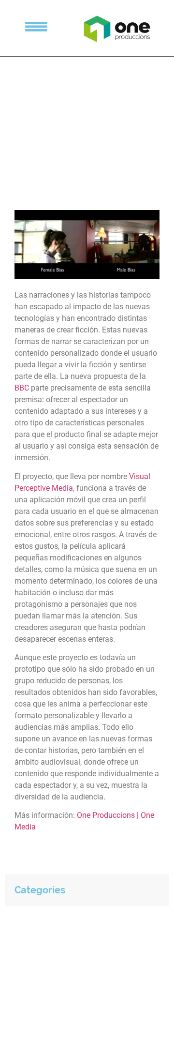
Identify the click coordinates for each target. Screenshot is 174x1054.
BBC (21, 387)
